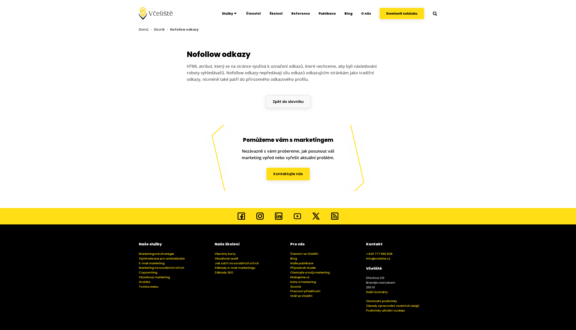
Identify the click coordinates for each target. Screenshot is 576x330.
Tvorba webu (148, 287)
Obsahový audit (226, 258)
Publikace (327, 13)
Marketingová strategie (156, 254)
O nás (366, 13)
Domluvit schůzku (401, 13)
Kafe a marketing (303, 282)
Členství (253, 13)
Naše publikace (301, 263)
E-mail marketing (151, 263)
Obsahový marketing (154, 277)
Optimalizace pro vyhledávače (162, 258)
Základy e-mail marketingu (235, 268)
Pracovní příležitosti (305, 291)
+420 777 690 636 (379, 254)
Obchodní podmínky (381, 301)
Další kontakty (377, 292)
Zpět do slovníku (288, 101)
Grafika (144, 282)
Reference (300, 13)
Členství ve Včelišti (304, 254)
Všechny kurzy (225, 254)
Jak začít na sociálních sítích (237, 263)
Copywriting (148, 272)
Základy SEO (224, 272)
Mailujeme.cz (300, 277)
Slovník (159, 29)
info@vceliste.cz (378, 258)
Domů (143, 29)
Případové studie (303, 268)
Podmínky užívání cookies (385, 310)
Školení (276, 13)
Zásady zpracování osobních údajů (392, 306)
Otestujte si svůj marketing (310, 272)
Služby (227, 13)
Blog (348, 13)
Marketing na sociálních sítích (161, 268)
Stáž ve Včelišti (301, 296)
